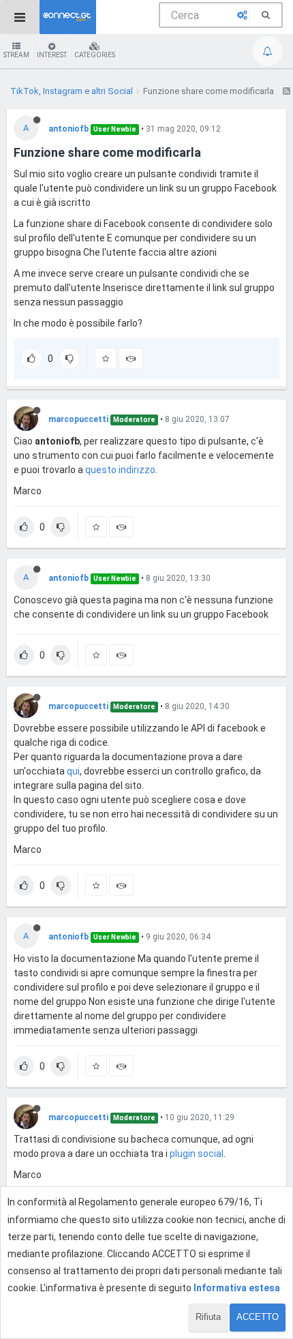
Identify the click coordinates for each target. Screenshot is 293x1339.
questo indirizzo (120, 469)
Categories (94, 55)
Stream (16, 55)
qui (73, 771)
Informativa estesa (237, 1287)
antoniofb (68, 129)
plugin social (196, 1153)
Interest (52, 55)
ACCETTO (257, 1317)
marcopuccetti (78, 419)
